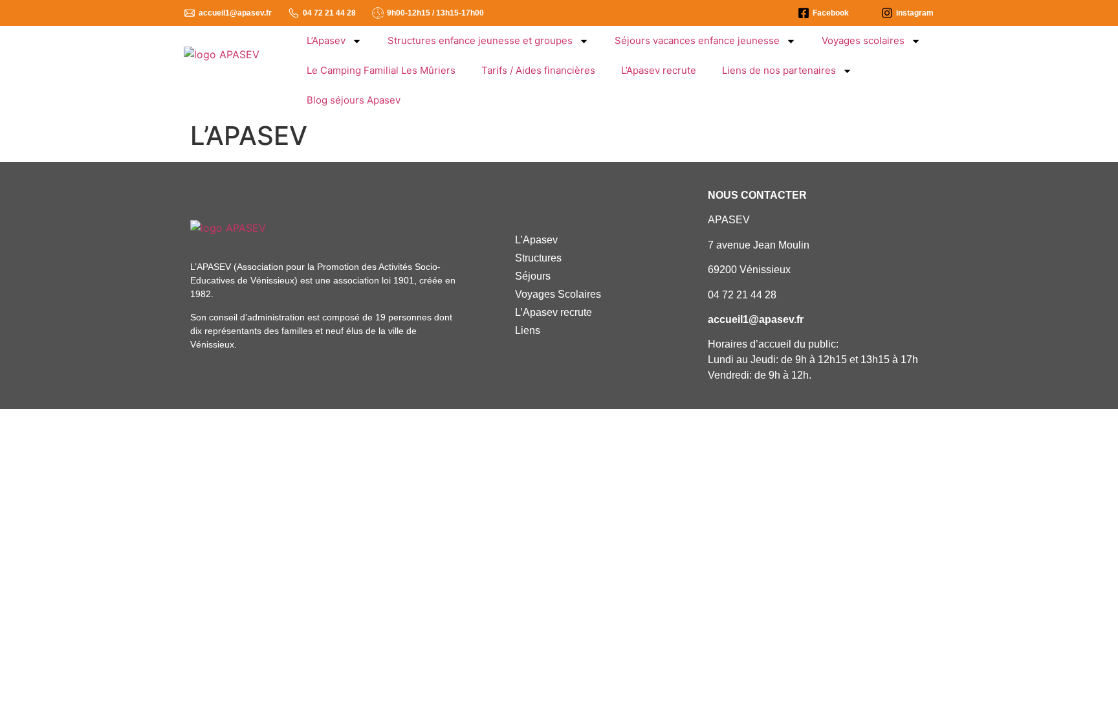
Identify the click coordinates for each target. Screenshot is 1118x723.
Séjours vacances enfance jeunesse (697, 40)
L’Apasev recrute (658, 70)
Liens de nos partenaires (779, 70)
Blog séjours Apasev (353, 100)
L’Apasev (326, 40)
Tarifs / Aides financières (538, 70)
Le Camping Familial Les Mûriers (381, 70)
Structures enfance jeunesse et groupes (480, 40)
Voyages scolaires (863, 40)
